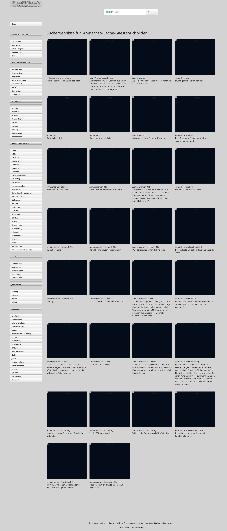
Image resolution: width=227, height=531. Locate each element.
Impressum (124, 527)
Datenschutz (137, 527)
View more (67, 57)
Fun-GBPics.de (101, 523)
